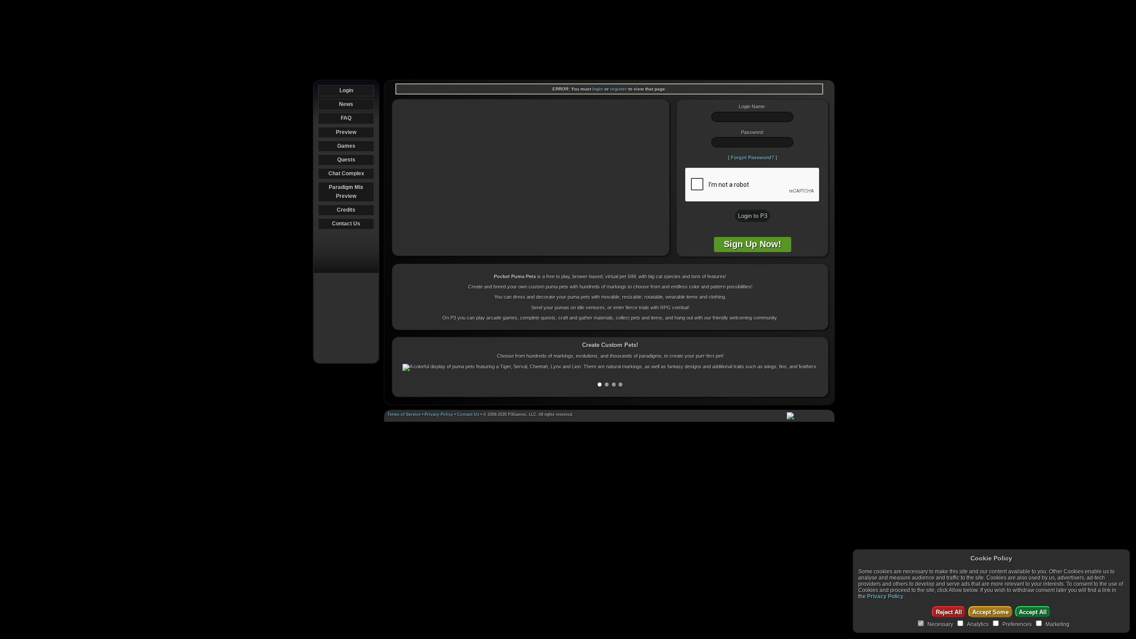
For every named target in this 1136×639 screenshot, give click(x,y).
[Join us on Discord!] (790, 415)
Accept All (1033, 612)
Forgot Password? (752, 157)
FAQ (346, 118)
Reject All (949, 612)
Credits (346, 210)
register (618, 89)
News (346, 104)
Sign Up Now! (752, 244)
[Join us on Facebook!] (803, 416)
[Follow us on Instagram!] (816, 416)
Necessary (940, 624)
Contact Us (346, 224)
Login (346, 90)
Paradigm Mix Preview (346, 191)
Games (346, 146)
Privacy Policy (439, 414)
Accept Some (990, 612)
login (597, 89)
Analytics (978, 624)
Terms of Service (404, 414)
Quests (346, 160)
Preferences (1017, 624)
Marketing (1057, 624)
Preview (346, 132)
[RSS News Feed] (828, 416)
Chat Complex (346, 173)
